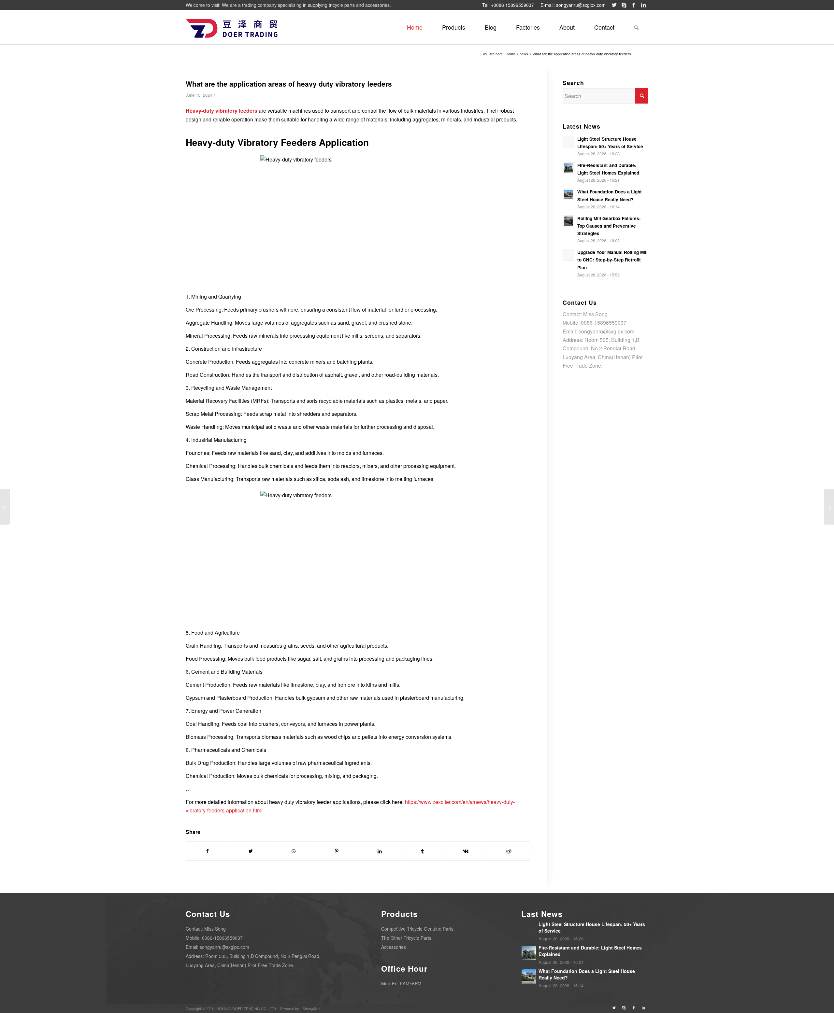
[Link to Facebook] (634, 5)
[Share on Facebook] (207, 851)
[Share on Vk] (465, 851)
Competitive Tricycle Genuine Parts (417, 928)
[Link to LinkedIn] (643, 5)
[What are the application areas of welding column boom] (829, 507)
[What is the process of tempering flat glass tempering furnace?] (5, 507)
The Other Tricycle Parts (406, 938)
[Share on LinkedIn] (379, 851)
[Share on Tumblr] (422, 851)
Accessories (393, 947)
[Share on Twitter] (250, 851)
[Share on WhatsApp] (293, 851)
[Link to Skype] (624, 5)
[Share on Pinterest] (336, 851)
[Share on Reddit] (508, 851)
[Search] (636, 27)
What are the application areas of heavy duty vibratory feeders (289, 84)
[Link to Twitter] (614, 5)
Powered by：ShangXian (300, 1008)
